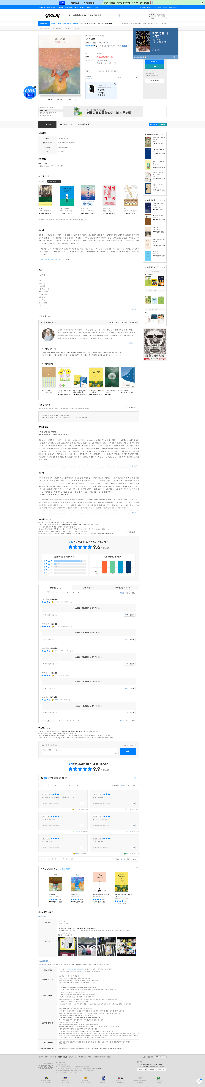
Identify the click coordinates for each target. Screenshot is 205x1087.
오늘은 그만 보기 (139, 57)
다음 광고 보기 (166, 18)
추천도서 (157, 23)
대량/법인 (164, 23)
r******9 (128, 809)
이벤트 (64, 23)
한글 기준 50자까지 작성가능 (52, 750)
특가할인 (150, 23)
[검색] (119, 15)
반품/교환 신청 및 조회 (72, 969)
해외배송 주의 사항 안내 (155, 73)
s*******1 (128, 831)
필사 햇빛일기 (46, 390)
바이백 (69, 23)
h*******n (56, 651)
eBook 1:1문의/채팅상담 (157, 1066)
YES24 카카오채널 (144, 1057)
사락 (88, 23)
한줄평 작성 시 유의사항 (135, 745)
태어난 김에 (101, 90)
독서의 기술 (106, 208)
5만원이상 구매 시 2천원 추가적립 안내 (118, 63)
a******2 (128, 853)
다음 (76, 592)
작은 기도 (74, 894)
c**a (55, 675)
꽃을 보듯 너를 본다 (158, 149)
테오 (125, 208)
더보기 (162, 135)
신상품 (59, 23)
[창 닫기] (114, 84)
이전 (45, 592)
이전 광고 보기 (164, 18)
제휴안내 (96, 1057)
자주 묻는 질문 (151, 1069)
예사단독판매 (133, 23)
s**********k (149, 271)
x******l (56, 700)
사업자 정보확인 (96, 1068)
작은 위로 (52, 894)
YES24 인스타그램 (152, 1057)
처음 (42, 592)
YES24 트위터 (149, 1057)
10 (73, 593)
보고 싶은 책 (149, 274)
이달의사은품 (142, 23)
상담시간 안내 (161, 1069)
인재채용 (47, 1057)
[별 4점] (49, 745)
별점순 (133, 593)
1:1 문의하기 (141, 1069)
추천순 (128, 593)
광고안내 (89, 1057)
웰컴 (40, 28)
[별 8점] (53, 745)
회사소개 (40, 1057)
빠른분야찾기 (44, 23)
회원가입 (143, 7)
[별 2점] (46, 745)
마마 (146, 312)
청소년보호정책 (73, 1057)
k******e (77, 831)
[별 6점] (51, 745)
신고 (71, 602)
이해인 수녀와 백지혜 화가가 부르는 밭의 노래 (105, 352)
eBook (89, 77)
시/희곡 (68, 28)
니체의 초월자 (64, 208)
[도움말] (93, 60)
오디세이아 (41, 208)
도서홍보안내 (82, 1057)
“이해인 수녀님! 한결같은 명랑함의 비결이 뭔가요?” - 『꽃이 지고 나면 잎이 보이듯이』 (71, 355)
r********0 (77, 809)
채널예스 (83, 23)
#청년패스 (42, 181)
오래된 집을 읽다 (157, 251)
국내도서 (47, 28)
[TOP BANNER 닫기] (202, 2)
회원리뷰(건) (105, 46)
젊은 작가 (125, 23)
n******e (148, 309)
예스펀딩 (93, 23)
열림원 (94, 43)
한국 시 (77, 28)
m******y (56, 602)
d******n (56, 626)
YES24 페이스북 (146, 1057)
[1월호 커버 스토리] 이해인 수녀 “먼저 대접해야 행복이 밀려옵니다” (65, 352)
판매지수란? (120, 46)
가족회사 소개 (160, 1056)
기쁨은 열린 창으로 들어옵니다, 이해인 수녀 (105, 355)
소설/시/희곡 (58, 28)
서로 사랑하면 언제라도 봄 (101, 894)
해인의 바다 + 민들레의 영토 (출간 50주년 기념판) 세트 (80, 392)
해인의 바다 (124, 390)
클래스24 (100, 23)
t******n (148, 290)
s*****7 (77, 853)
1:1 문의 (82, 969)
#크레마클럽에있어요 (54, 181)
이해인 (87, 43)
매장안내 (75, 23)
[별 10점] (56, 745)
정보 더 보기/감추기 (98, 46)
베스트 (53, 23)
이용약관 (53, 1057)
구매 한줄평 (115, 785)
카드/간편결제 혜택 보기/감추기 (117, 71)
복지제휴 (102, 1057)
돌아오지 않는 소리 (158, 215)
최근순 (122, 593)
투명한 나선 (85, 208)
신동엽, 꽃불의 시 (158, 227)
